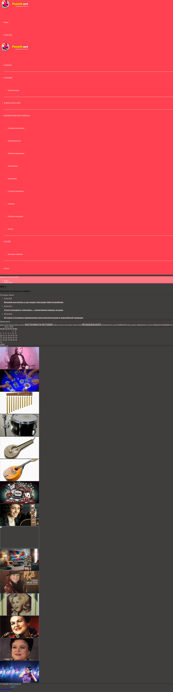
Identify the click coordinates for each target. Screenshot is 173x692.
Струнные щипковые (16, 191)
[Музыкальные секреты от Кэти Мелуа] (19, 525)
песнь (129, 325)
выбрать (2, 324)
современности (141, 325)
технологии (150, 324)
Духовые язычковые (15, 216)
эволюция (165, 325)
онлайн (115, 324)
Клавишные (12, 178)
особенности (122, 325)
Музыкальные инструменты (17, 115)
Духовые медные (14, 141)
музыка (80, 325)
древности (11, 324)
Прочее (7, 241)
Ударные (11, 204)
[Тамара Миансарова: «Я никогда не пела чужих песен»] (19, 615)
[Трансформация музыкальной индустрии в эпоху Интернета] (19, 682)
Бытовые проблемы (15, 254)
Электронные (13, 166)
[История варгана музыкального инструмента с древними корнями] (19, 458)
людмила (75, 324)
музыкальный (105, 325)
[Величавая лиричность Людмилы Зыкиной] (19, 637)
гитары (6, 324)
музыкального (91, 324)
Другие (10, 229)
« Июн (2, 344)
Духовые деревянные (16, 153)
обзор (111, 324)
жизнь (16, 325)
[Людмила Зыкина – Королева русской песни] (19, 660)
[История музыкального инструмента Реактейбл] (19, 391)
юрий (171, 324)
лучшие (66, 324)
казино (55, 325)
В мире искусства (12, 103)
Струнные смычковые (16, 128)
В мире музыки (13, 90)
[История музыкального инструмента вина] (19, 548)
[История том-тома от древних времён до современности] (19, 436)
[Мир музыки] (14, 8)
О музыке (8, 78)
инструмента (33, 324)
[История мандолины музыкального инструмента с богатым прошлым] (19, 480)
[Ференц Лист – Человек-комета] (19, 368)
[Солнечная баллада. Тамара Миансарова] (19, 592)
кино (58, 324)
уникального (157, 325)
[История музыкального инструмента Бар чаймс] (19, 413)
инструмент (21, 324)
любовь (70, 324)
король (62, 324)
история (47, 324)
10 (1, 335)
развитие (133, 324)
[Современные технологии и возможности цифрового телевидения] (19, 570)
